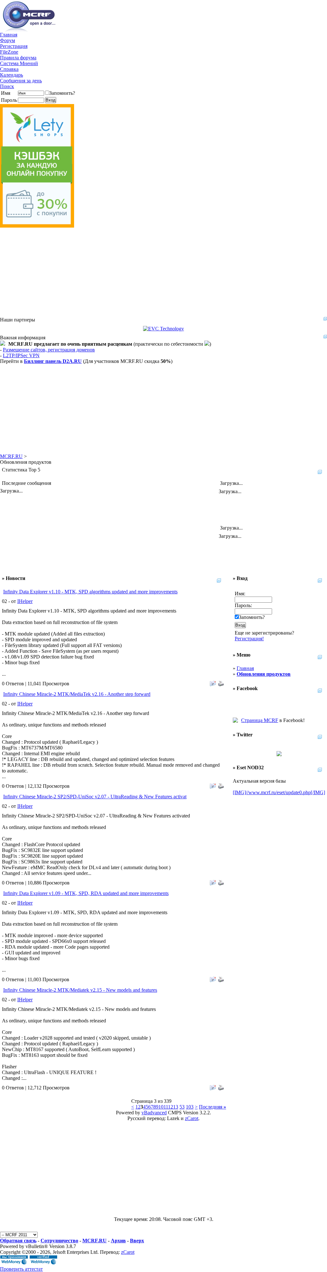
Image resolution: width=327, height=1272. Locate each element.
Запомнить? (62, 93)
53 (182, 1107)
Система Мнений (19, 63)
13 (175, 1107)
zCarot (191, 1118)
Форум (7, 40)
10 (161, 1107)
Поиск (7, 86)
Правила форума (18, 57)
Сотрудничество (59, 1240)
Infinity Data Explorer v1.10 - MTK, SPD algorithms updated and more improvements (90, 591)
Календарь (11, 75)
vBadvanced (154, 1112)
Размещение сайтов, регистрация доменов (49, 349)
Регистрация (13, 46)
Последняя (212, 1107)
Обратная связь (18, 1240)
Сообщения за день (21, 80)
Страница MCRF (259, 720)
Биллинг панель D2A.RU (53, 361)
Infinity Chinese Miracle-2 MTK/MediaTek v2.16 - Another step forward (76, 694)
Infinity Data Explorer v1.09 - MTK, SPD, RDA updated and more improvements (86, 893)
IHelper (25, 601)
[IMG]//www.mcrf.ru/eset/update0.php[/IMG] (279, 792)
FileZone (9, 52)
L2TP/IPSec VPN (21, 355)
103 (190, 1107)
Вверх (137, 1240)
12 (170, 1107)
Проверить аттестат (21, 1269)
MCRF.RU (11, 456)
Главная (8, 34)
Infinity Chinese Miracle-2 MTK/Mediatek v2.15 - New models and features (80, 990)
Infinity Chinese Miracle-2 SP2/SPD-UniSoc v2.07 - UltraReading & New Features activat (94, 796)
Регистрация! (249, 638)
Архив (118, 1240)
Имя (5, 93)
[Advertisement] (163, 272)
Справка (9, 69)
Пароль (9, 100)
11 (166, 1107)
